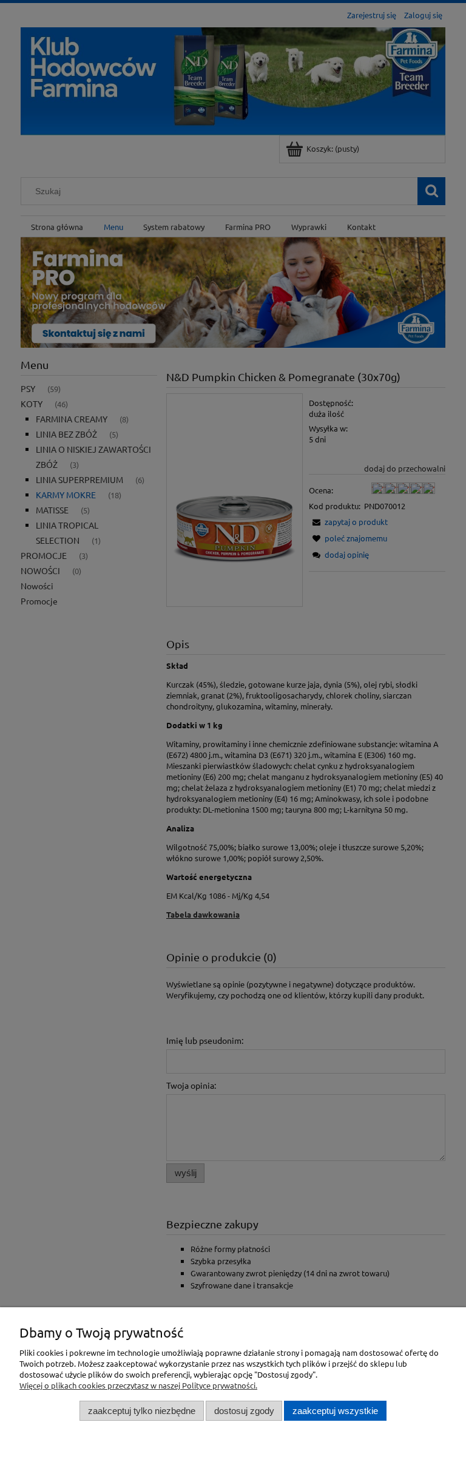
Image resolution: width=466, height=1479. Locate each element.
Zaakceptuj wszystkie (335, 1411)
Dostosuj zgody (244, 1411)
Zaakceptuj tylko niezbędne (141, 1411)
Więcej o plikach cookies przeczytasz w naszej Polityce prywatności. (138, 1385)
